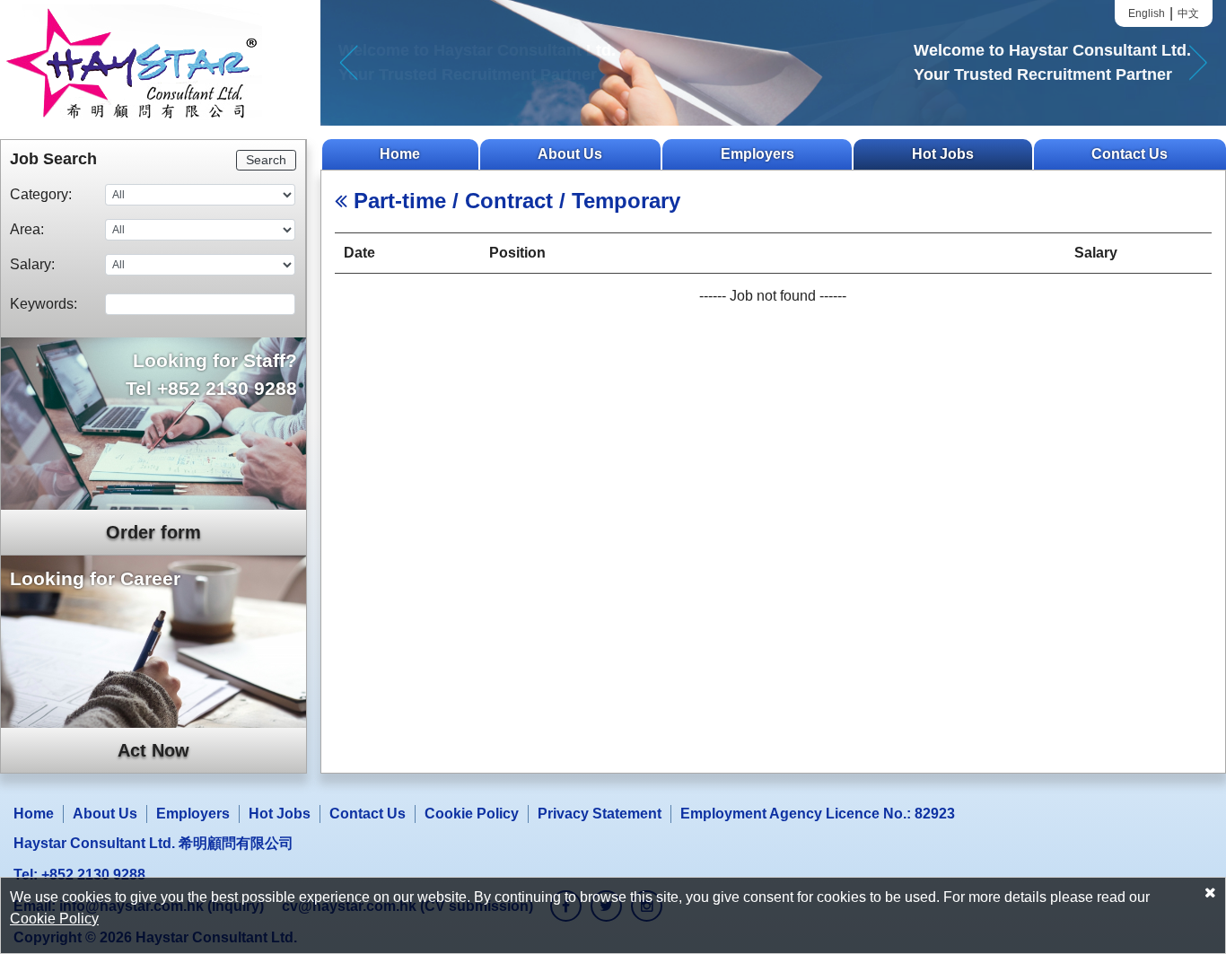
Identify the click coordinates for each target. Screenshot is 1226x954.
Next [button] (1197, 63)
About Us (570, 154)
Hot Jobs (943, 154)
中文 (1188, 13)
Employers (757, 154)
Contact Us (1129, 154)
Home (400, 154)
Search (266, 160)
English (1146, 13)
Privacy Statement (599, 813)
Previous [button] (348, 63)
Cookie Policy (472, 813)
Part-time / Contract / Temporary (513, 200)
